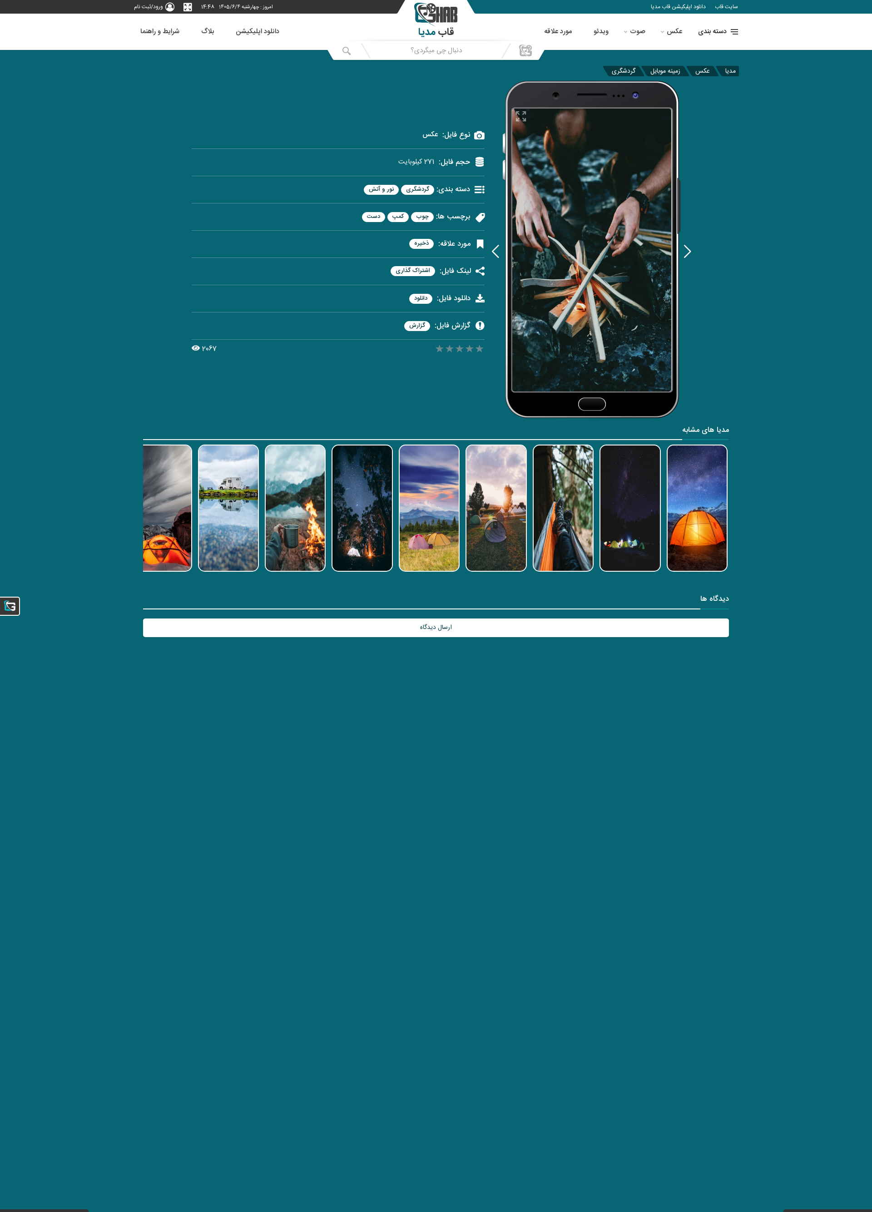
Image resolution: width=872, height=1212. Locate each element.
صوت (637, 31)
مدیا (730, 71)
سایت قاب (726, 7)
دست (373, 217)
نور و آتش (381, 189)
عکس (674, 31)
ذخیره (421, 243)
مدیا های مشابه (705, 431)
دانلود (420, 298)
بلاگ (207, 31)
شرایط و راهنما (159, 31)
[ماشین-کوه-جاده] (687, 251)
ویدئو (601, 31)
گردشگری (623, 71)
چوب (422, 217)
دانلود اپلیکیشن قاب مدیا (678, 7)
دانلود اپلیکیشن (257, 31)
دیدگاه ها (714, 600)
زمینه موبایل (665, 71)
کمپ (398, 217)
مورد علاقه (558, 31)
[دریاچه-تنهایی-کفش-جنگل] (495, 251)
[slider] (460, 350)
